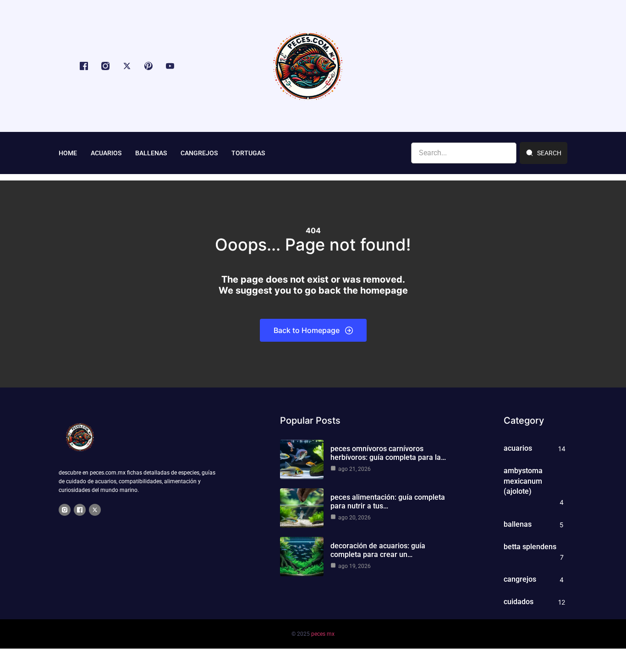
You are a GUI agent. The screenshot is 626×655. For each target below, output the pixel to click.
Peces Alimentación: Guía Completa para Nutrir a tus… (387, 501)
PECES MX (323, 634)
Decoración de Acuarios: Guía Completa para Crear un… (377, 550)
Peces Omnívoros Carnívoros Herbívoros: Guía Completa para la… (388, 453)
